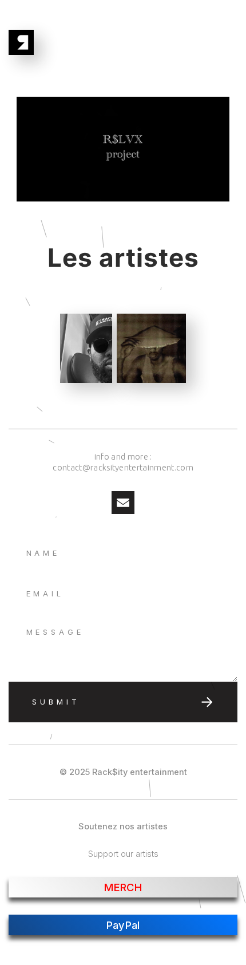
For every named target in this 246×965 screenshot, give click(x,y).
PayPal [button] (123, 925)
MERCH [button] (123, 887)
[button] (123, 502)
